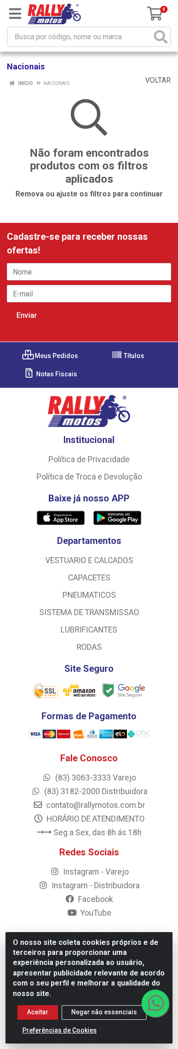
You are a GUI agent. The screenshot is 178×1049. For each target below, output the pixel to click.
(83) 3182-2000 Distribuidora (94, 791)
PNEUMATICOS (89, 595)
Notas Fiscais (56, 374)
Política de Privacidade (89, 459)
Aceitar (37, 1012)
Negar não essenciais (104, 1012)
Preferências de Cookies (59, 1030)
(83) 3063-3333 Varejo (94, 777)
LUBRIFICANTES (89, 629)
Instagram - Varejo (95, 871)
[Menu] (15, 13)
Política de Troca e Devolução (89, 476)
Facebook (94, 899)
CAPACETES (89, 577)
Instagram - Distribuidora (95, 885)
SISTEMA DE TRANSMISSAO (89, 612)
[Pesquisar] (160, 36)
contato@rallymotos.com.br (94, 805)
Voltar (157, 80)
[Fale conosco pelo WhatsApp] (155, 1003)
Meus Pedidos (55, 355)
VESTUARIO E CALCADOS (89, 560)
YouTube (95, 912)
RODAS (89, 647)
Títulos (133, 355)
